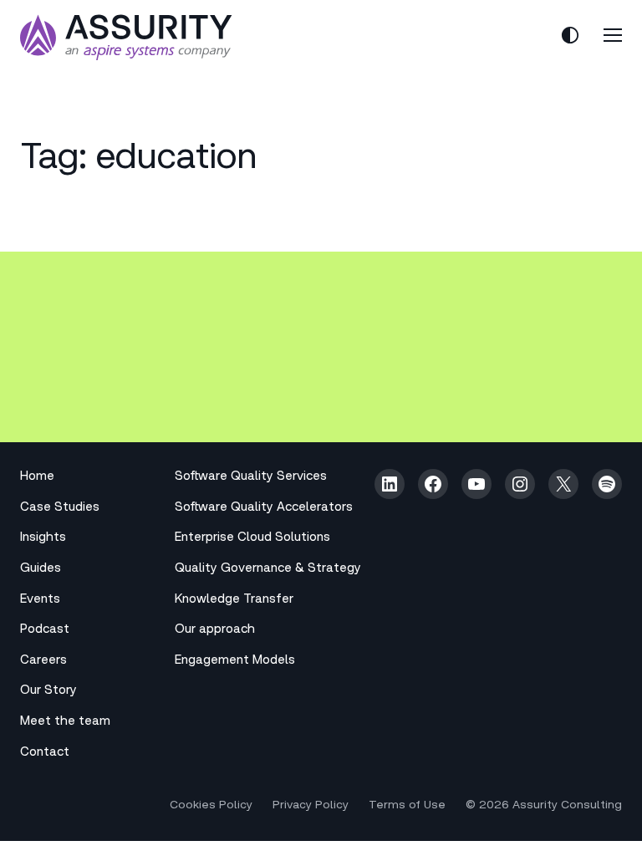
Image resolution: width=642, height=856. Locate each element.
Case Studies (59, 508)
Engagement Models (235, 661)
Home (37, 477)
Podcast (44, 630)
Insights (43, 538)
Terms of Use (407, 806)
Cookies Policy (211, 806)
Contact (44, 752)
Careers (43, 661)
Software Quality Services (251, 477)
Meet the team (65, 722)
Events (40, 600)
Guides (40, 569)
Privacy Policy (311, 806)
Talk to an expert (102, 392)
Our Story (48, 691)
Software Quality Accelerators (264, 508)
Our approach (215, 630)
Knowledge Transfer (234, 600)
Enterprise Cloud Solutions (252, 538)
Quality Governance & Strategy (268, 569)
